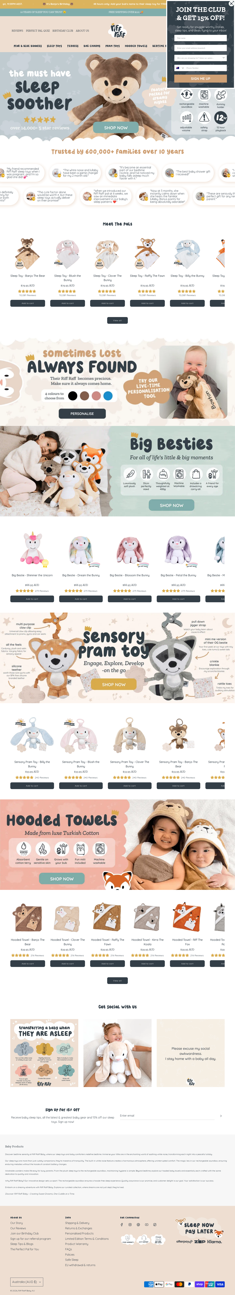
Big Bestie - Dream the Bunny (81, 575)
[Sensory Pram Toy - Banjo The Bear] (178, 735)
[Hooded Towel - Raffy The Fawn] (107, 917)
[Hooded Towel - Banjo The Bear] (27, 917)
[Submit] (221, 1116)
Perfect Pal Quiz (38, 30)
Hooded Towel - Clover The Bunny (68, 942)
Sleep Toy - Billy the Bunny (187, 275)
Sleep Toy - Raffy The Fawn (147, 275)
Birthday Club (62, 30)
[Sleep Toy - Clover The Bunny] (107, 253)
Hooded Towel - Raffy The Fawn (107, 942)
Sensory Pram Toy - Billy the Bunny (32, 764)
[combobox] (199, 58)
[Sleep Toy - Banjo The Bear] (27, 253)
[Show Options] (223, 58)
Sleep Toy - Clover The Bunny (107, 278)
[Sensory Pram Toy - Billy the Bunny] (32, 735)
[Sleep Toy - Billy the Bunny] (187, 253)
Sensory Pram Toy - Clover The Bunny (129, 764)
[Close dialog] (231, 3)
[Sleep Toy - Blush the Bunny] (67, 253)
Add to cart (28, 303)
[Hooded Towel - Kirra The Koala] (147, 917)
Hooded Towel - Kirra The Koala (147, 942)
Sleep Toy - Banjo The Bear (27, 275)
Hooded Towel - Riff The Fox (187, 942)
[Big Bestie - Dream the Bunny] (81, 548)
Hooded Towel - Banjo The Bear (28, 942)
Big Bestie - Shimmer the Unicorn (32, 575)
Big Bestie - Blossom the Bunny (129, 575)
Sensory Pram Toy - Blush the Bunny (80, 764)
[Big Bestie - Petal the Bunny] (178, 548)
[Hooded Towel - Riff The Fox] (187, 917)
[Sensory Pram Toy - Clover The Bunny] (130, 735)
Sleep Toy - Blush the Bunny (67, 278)
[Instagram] (130, 1224)
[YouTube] (146, 1224)
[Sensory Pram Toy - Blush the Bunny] (81, 735)
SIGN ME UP (200, 78)
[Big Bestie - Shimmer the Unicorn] (32, 548)
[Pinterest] (138, 1224)
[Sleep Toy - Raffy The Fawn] (147, 253)
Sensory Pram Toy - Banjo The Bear (178, 764)
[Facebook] (122, 1224)
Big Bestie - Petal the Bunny (178, 575)
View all (117, 320)
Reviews (17, 30)
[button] (16, 271)
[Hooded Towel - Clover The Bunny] (67, 917)
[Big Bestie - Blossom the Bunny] (130, 548)
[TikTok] (155, 1224)
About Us (82, 30)
